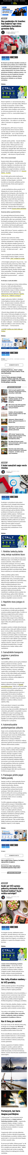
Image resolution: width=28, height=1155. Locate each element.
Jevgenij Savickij (20, 359)
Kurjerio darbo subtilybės (19, 208)
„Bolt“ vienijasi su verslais (17, 258)
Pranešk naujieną (7, 0)
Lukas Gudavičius (11, 33)
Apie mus (15, 0)
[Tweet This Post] (6, 59)
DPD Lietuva (10, 359)
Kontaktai (22, 0)
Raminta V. (9, 472)
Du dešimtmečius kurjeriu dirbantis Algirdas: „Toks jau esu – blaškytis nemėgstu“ (12, 293)
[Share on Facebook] (6, 57)
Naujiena (4, 360)
